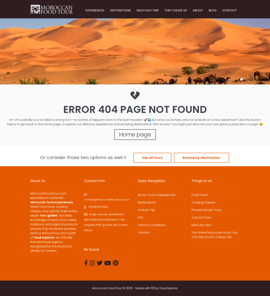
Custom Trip (146, 210)
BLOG (213, 10)
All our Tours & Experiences (156, 195)
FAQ (140, 217)
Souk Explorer (168, 288)
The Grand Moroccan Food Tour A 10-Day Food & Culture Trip (215, 234)
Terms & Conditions (152, 225)
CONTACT (229, 10)
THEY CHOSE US (176, 10)
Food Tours (200, 195)
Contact (144, 232)
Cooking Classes (203, 202)
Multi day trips (201, 225)
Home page (135, 134)
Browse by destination (201, 157)
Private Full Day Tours (206, 210)
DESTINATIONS (120, 10)
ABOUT (198, 10)
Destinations (147, 202)
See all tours (152, 157)
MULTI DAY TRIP (148, 10)
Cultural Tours (201, 217)
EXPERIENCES (94, 10)
